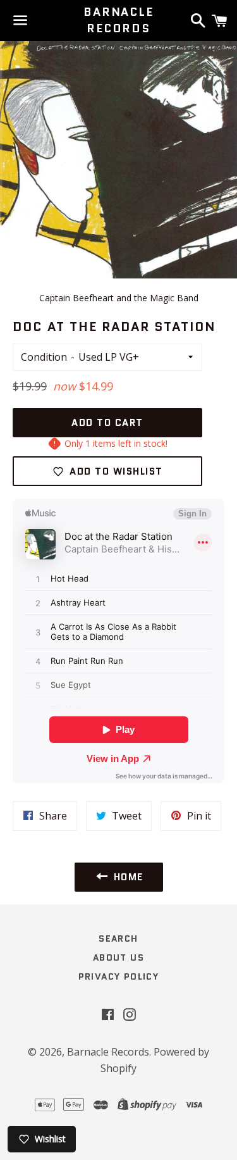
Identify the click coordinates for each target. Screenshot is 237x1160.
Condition (44, 357)
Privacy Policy (118, 976)
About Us (118, 957)
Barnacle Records (118, 20)
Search (118, 938)
